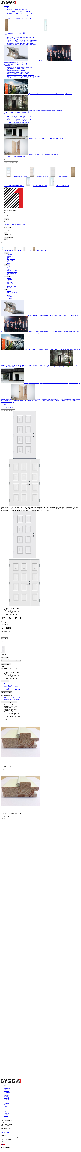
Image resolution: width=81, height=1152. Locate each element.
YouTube (6, 1117)
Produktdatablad (8, 685)
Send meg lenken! (8, 237)
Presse (8, 269)
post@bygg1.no (5, 1132)
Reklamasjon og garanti (13, 286)
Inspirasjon (9, 293)
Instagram (6, 1111)
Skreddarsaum (10, 261)
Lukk (5, 232)
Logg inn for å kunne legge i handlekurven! (11, 660)
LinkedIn (6, 1114)
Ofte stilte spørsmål (12, 288)
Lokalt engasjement (12, 272)
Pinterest (6, 1116)
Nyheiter (9, 291)
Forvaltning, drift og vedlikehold (12, 689)
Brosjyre (6, 683)
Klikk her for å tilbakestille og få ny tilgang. (15, 224)
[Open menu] (4, 159)
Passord (6, 216)
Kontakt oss (10, 267)
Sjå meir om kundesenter (10, 112)
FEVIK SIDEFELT (9, 407)
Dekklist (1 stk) (4, 657)
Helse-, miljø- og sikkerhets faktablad (13, 697)
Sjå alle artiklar (8, 156)
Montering (9, 263)
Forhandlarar (10, 260)
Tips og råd (10, 296)
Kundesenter (7, 1088)
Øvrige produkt (11, 259)
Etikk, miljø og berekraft (13, 270)
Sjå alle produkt (8, 33)
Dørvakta (9, 280)
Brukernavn (7, 212)
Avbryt (5, 239)
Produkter (6, 406)
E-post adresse (7, 234)
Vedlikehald (10, 282)
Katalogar (9, 298)
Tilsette (9, 266)
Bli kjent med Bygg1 (9, 64)
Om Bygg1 (6, 1085)
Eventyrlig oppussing (12, 292)
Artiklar (6, 1096)
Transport (9, 279)
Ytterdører (9, 254)
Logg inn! (6, 219)
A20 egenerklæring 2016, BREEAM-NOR (14, 699)
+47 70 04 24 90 (5, 1131)
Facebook (6, 1113)
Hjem (5, 404)
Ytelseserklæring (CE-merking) (11, 686)
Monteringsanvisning (9, 688)
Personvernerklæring (12, 275)
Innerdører (9, 257)
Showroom (9, 256)
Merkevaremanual (11, 273)
